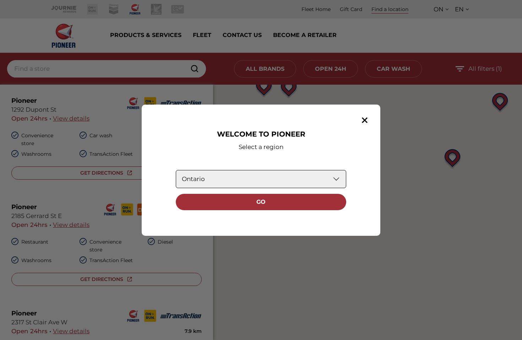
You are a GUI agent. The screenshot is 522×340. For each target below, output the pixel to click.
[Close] (364, 120)
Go (261, 201)
